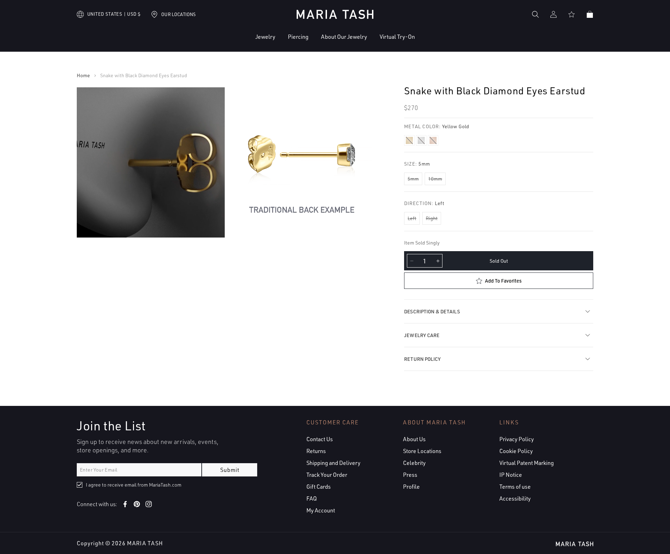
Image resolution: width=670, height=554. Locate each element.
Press (410, 474)
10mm (435, 179)
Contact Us (319, 439)
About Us (414, 439)
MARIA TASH (145, 543)
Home (83, 75)
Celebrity (414, 462)
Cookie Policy (516, 450)
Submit (229, 469)
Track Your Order (326, 474)
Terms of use (515, 486)
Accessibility (515, 498)
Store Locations (422, 450)
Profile (411, 486)
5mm (413, 179)
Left (412, 218)
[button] (244, 42)
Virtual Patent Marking (526, 462)
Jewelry (265, 36)
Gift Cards (318, 486)
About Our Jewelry (344, 36)
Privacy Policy (516, 439)
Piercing (298, 36)
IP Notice (510, 474)
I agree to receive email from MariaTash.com (133, 485)
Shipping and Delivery (333, 462)
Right (432, 218)
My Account (320, 510)
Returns (316, 450)
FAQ (311, 498)
